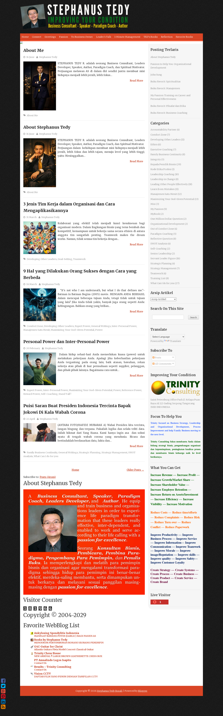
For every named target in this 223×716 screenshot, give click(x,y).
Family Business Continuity (42, 452)
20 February (33, 348)
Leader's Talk (103, 36)
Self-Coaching (49, 393)
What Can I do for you (46, 456)
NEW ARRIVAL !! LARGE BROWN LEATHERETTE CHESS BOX (68, 656)
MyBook (155, 213)
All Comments (162, 363)
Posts (157, 357)
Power (99, 329)
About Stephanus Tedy (46, 127)
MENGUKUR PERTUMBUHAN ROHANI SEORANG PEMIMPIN (69, 642)
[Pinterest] (3, 696)
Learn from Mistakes (163, 189)
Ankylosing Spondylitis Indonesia (56, 633)
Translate (175, 341)
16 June (30, 57)
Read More (136, 80)
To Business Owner (82, 36)
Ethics (154, 144)
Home (25, 36)
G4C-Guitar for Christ (48, 646)
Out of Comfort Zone (162, 228)
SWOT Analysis (159, 243)
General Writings (101, 326)
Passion (63, 36)
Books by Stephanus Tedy (50, 639)
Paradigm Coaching (162, 233)
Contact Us (40, 663)
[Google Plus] (3, 691)
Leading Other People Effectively (169, 184)
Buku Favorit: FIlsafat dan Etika (168, 106)
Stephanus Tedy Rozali (109, 690)
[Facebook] (3, 680)
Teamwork (79, 259)
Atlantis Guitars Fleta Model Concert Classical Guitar (64, 649)
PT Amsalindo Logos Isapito (52, 660)
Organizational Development (167, 223)
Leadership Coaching (162, 174)
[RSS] (3, 706)
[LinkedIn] (3, 701)
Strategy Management (114, 452)
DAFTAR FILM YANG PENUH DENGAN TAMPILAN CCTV (66, 676)
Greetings (50, 36)
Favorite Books (184, 36)
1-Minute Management (127, 36)
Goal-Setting (65, 259)
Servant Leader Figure (163, 258)
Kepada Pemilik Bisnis (163, 164)
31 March (31, 217)
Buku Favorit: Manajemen (165, 88)
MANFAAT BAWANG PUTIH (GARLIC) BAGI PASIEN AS (65, 635)
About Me (33, 50)
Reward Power (31, 393)
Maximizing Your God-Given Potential (72, 329)
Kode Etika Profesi (161, 169)
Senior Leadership (161, 253)
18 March (31, 284)
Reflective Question (162, 238)
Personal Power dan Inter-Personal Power (66, 341)
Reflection (167, 36)
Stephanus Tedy (48, 57)
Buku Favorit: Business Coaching (169, 112)
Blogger (142, 690)
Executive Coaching (162, 149)
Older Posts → (135, 469)
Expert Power (82, 326)
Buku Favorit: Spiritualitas (166, 81)
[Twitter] (3, 686)
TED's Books (151, 36)
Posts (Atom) (48, 477)
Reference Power (131, 390)
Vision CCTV (42, 673)
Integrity (156, 159)
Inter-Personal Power (124, 326)
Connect (36, 36)
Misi (153, 204)
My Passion (157, 209)
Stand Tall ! (65, 393)
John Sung (156, 74)
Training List (158, 278)
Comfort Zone (35, 326)
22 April (30, 418)
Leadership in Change (163, 179)
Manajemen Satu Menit (36, 329)
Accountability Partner (163, 129)
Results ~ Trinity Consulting (52, 666)
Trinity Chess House (47, 653)
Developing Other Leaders (42, 259)
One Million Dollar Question (167, 218)
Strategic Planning (90, 452)
